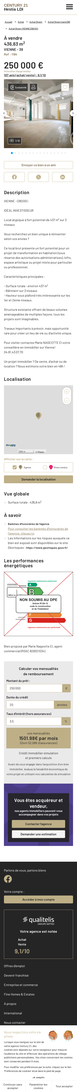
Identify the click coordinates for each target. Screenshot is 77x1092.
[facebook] (8, 879)
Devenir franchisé (16, 975)
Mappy (41, 451)
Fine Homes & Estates (19, 994)
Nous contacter (14, 1022)
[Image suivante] (73, 113)
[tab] (12, 153)
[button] (34, 87)
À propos (10, 1003)
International (13, 1013)
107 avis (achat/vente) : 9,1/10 (25, 75)
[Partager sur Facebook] (14, 177)
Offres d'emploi (14, 966)
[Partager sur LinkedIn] (62, 177)
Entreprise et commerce (21, 985)
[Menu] (69, 6)
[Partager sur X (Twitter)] (38, 177)
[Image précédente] (4, 113)
